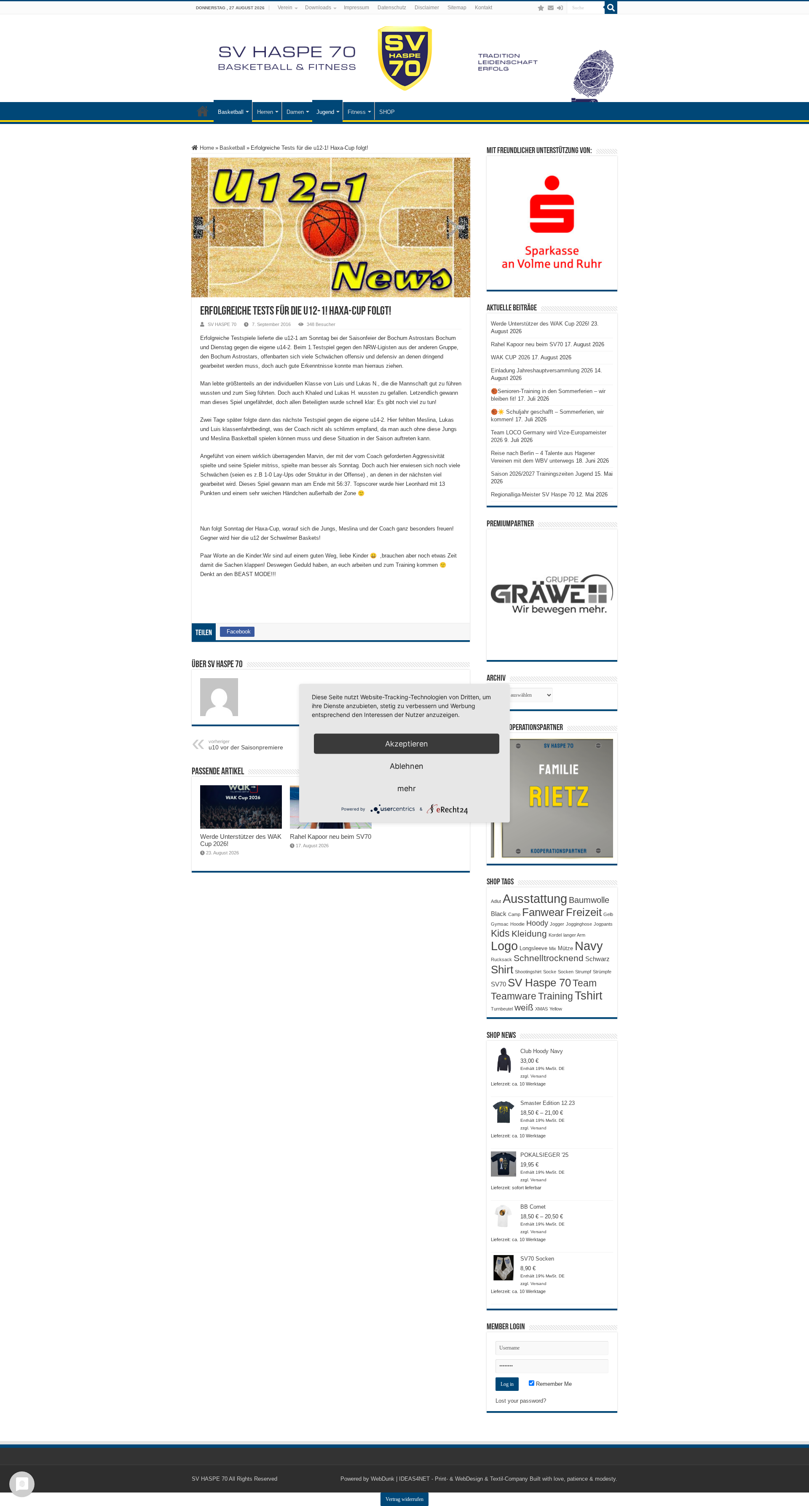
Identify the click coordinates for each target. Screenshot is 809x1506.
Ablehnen (406, 765)
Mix (552, 948)
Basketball (231, 112)
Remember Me (553, 1384)
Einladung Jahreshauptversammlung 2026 (542, 370)
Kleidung (529, 934)
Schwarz (597, 958)
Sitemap (456, 8)
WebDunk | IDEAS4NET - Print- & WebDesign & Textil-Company (449, 1479)
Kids (500, 933)
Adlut (496, 901)
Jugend (325, 112)
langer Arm (574, 935)
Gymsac (500, 924)
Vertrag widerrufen (404, 1499)
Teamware (513, 996)
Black (498, 913)
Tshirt (589, 995)
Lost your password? (521, 1401)
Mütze (565, 948)
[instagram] (532, 8)
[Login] (560, 8)
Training (555, 996)
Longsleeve (533, 948)
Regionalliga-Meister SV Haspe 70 (532, 494)
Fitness (357, 112)
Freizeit (584, 912)
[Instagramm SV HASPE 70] (541, 8)
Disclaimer (427, 8)
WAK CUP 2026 (510, 357)
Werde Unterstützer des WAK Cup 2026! (540, 324)
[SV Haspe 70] (404, 58)
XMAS (541, 1008)
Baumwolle (589, 900)
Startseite (203, 111)
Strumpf (583, 971)
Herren (265, 112)
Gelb (608, 914)
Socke (549, 971)
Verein (285, 8)
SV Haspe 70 (539, 982)
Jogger (557, 924)
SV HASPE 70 (222, 324)
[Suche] (611, 7)
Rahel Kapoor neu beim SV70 (330, 836)
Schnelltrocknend (549, 958)
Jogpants (603, 924)
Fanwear (543, 912)
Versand (538, 1076)
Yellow (555, 1008)
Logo (504, 946)
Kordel (555, 935)
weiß (523, 1007)
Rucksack (501, 959)
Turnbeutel (502, 1008)
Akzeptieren (406, 743)
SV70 (498, 984)
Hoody (537, 923)
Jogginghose (579, 924)
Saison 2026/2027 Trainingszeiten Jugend (542, 474)
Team (585, 983)
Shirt (502, 969)
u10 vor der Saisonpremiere (246, 745)
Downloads (318, 8)
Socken (565, 971)
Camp (514, 914)
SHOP (387, 112)
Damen (295, 112)
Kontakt (483, 8)
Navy (589, 946)
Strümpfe (602, 971)
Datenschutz (392, 8)
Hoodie (517, 924)
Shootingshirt (528, 971)
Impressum (356, 8)
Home (206, 148)
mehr (406, 788)
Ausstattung (535, 898)
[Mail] (551, 8)
